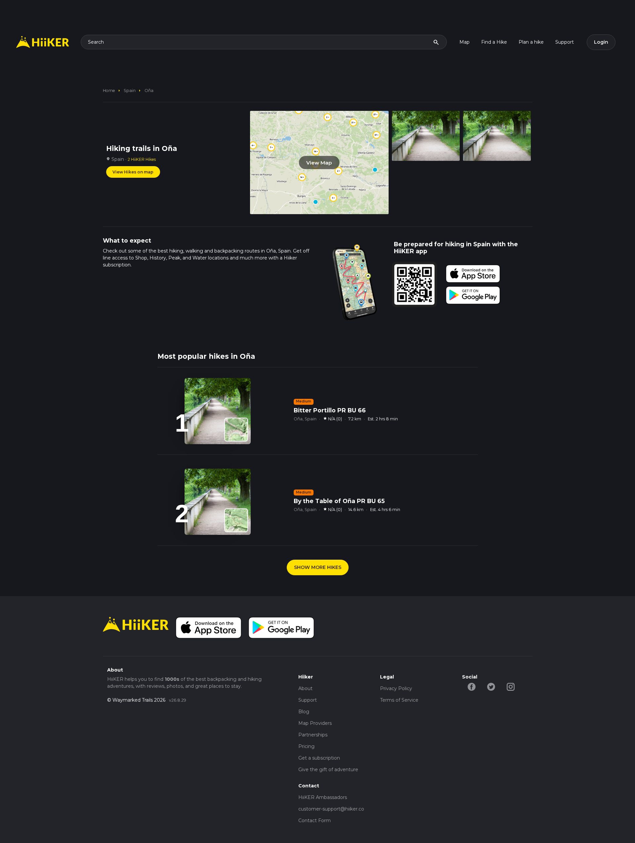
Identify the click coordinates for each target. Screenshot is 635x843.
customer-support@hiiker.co (331, 809)
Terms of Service (399, 700)
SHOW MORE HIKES (317, 567)
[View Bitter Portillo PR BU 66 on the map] (236, 430)
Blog (303, 712)
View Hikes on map (132, 171)
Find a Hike (494, 42)
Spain (130, 90)
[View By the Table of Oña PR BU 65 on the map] (236, 520)
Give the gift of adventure (328, 770)
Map (464, 42)
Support (564, 42)
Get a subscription (319, 758)
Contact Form (314, 820)
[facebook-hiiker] (472, 686)
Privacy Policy (396, 688)
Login (601, 42)
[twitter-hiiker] (491, 686)
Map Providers (315, 723)
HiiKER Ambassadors (322, 797)
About (305, 688)
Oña (149, 90)
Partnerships (312, 735)
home (109, 90)
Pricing (306, 746)
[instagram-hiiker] (511, 686)
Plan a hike (531, 42)
